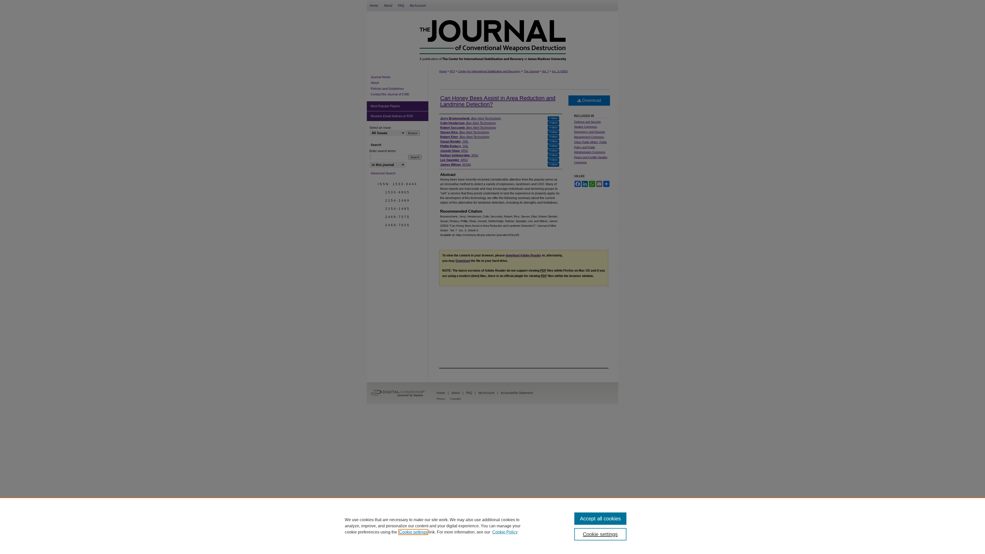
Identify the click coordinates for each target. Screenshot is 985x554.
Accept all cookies (600, 518)
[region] (492, 526)
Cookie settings (413, 532)
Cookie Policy (505, 532)
